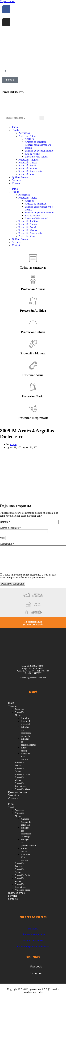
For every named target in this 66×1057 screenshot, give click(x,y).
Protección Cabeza (27, 162)
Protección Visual (27, 174)
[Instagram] (6, 22)
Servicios (16, 180)
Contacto (16, 183)
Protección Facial (27, 165)
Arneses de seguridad (35, 141)
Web (2, 537)
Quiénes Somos (20, 177)
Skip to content (7, 1)
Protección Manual (27, 168)
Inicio (15, 127)
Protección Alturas (27, 136)
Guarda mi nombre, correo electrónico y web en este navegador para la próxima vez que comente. (28, 576)
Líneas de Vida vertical (36, 156)
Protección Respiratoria (30, 171)
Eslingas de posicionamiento (39, 150)
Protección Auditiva (28, 159)
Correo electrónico (10, 527)
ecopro (13, 444)
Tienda (15, 130)
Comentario (7, 543)
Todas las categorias (33, 267)
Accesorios (24, 133)
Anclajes (29, 139)
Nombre (5, 521)
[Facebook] (6, 9)
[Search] (42, 118)
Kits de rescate (32, 153)
